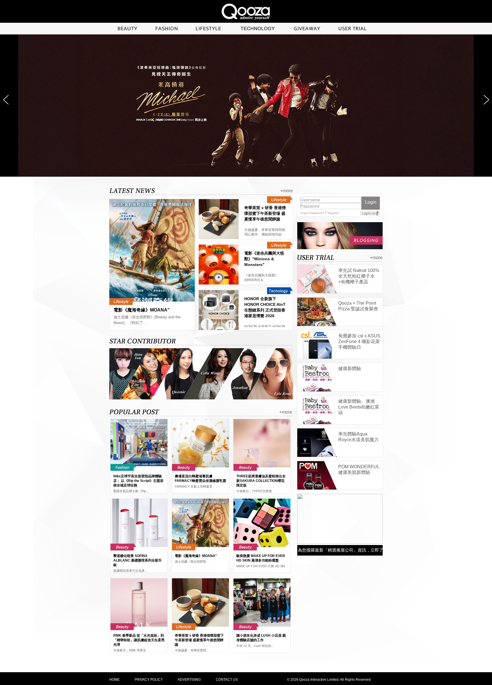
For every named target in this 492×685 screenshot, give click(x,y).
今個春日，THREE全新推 (254, 491)
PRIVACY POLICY (149, 680)
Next (486, 100)
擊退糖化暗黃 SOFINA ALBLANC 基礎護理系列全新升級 (137, 560)
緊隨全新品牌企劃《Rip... (131, 491)
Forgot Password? (312, 212)
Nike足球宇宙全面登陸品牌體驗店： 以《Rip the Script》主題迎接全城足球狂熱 (138, 480)
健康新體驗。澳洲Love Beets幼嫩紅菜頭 (358, 407)
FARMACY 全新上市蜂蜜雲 (193, 486)
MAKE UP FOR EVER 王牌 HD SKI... (262, 566)
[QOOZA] (246, 11)
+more (286, 190)
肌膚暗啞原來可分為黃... (130, 570)
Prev (6, 100)
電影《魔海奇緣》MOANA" (142, 310)
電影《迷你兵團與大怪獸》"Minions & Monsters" (264, 259)
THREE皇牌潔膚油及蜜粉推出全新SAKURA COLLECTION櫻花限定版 (261, 480)
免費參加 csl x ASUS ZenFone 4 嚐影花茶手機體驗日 (359, 341)
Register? (333, 212)
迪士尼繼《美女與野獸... (192, 561)
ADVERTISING (189, 680)
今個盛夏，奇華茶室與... (192, 650)
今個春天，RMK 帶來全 (129, 650)
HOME (114, 680)
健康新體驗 (349, 368)
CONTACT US (227, 680)
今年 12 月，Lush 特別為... (255, 645)
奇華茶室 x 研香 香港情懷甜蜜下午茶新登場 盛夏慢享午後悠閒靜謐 (265, 213)
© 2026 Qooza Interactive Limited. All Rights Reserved (329, 680)
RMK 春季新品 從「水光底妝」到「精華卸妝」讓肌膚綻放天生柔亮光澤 (139, 640)
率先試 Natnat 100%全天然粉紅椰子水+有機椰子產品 (358, 276)
